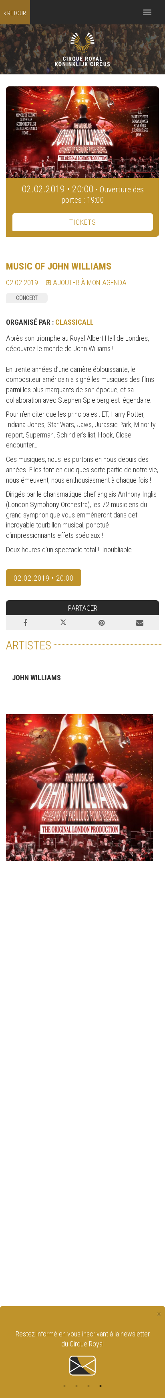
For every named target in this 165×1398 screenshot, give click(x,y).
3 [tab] (89, 1386)
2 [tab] (76, 1386)
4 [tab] (101, 1386)
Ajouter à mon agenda (89, 282)
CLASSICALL (74, 322)
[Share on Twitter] (63, 622)
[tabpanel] (82, 1353)
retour (16, 13)
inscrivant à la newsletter (116, 1334)
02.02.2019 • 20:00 (44, 578)
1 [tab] (64, 1386)
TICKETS (82, 222)
